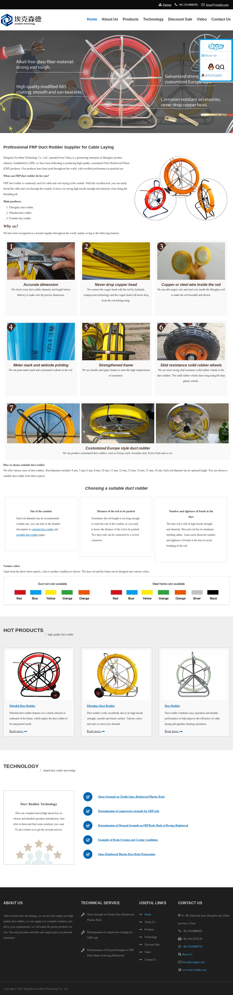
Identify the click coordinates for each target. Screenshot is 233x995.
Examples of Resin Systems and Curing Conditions (128, 839)
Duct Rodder (172, 706)
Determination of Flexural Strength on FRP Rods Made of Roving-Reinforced (143, 825)
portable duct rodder (27, 534)
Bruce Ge (187, 954)
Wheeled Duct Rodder (22, 706)
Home (92, 19)
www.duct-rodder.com (194, 969)
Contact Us (221, 19)
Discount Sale (180, 19)
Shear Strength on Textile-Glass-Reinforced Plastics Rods (131, 796)
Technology (153, 19)
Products (131, 19)
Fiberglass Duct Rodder (101, 706)
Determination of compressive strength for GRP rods (128, 811)
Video (202, 19)
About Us (110, 19)
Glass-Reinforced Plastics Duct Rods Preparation (126, 854)
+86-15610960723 (192, 946)
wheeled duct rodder (42, 529)
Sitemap (167, 4)
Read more (16, 731)
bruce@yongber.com (217, 4)
